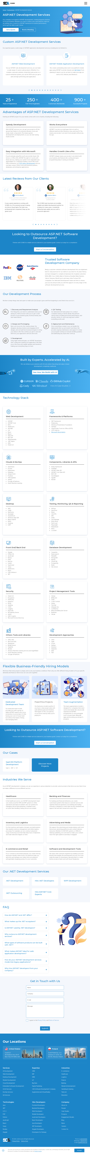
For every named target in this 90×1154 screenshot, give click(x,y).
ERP (33, 1074)
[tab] (26, 915)
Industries (65, 1068)
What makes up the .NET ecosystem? (20, 921)
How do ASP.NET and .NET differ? (18, 915)
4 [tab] (39, 90)
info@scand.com (82, 1142)
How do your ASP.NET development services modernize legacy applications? (23, 961)
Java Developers (37, 1123)
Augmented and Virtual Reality (41, 1092)
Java (4, 1105)
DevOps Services (8, 1092)
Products (64, 1114)
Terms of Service (54, 1020)
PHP (4, 1114)
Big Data (34, 1083)
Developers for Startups (39, 1132)
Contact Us (64, 1129)
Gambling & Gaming (67, 1089)
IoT (33, 1080)
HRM (33, 1077)
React (4, 1123)
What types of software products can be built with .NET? (23, 944)
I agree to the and (44, 1020)
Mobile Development (9, 1080)
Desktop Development (9, 1077)
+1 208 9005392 (83, 1139)
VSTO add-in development (27, 163)
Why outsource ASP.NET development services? (21, 935)
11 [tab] (58, 90)
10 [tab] (55, 90)
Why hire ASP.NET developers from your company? (21, 969)
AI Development (8, 1071)
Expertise (36, 1068)
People (63, 1108)
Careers (63, 1126)
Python (5, 1117)
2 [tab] (34, 90)
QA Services (6, 1095)
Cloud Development (9, 1083)
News (63, 1123)
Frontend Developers (38, 1105)
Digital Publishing (37, 1086)
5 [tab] (42, 90)
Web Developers (37, 1111)
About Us (64, 1105)
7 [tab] (47, 90)
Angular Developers (38, 1129)
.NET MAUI (78, 70)
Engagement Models (67, 1117)
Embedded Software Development (13, 1086)
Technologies (10, 10)
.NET (4, 1108)
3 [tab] (37, 90)
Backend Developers (38, 1108)
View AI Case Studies (59, 386)
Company (65, 1102)
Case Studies (65, 1111)
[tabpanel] (23, 68)
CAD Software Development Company (43, 1089)
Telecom (64, 1092)
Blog (62, 1120)
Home (4, 10)
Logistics (64, 1077)
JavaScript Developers (38, 1117)
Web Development (8, 1074)
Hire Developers (38, 1102)
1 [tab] (31, 90)
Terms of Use (24, 1141)
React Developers (37, 1120)
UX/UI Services (7, 1089)
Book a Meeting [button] (28, 30)
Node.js (5, 1129)
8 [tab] (50, 90)
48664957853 (83, 1141)
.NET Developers (37, 1126)
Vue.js (4, 1126)
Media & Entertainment (68, 1086)
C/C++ (5, 1111)
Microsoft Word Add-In (58, 432)
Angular (5, 1132)
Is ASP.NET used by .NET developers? (20, 928)
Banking (63, 1083)
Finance (63, 1080)
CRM (33, 1071)
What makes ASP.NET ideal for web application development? (19, 952)
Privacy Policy (42, 1020)
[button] (45, 249)
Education (64, 1095)
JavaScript (6, 1120)
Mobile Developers (38, 1114)
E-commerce (65, 1071)
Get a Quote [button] (10, 30)
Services (6, 1068)
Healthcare (64, 1074)
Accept (79, 1150)
